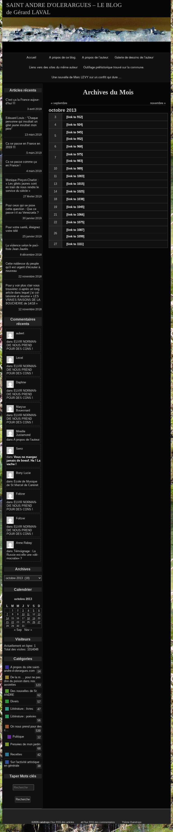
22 (55, 222)
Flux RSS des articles (62, 822)
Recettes (16, 754)
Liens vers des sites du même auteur (53, 67)
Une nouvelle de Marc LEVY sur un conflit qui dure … (86, 77)
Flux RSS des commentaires (99, 822)
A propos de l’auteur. (95, 57)
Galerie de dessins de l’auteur (134, 57)
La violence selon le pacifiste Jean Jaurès (22, 247)
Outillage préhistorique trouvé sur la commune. (113, 67)
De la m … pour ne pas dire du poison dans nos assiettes (22, 681)
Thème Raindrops (131, 822)
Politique (18, 736)
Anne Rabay (24, 542)
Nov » (28, 629)
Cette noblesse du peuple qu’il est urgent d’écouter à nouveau (23, 267)
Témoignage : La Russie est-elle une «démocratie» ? (22, 554)
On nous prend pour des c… (23, 728)
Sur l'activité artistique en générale (21, 763)
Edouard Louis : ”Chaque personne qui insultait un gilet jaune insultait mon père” (22, 123)
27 (55, 244)
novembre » (158, 103)
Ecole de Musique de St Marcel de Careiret (22, 483)
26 (55, 233)
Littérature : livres (21, 708)
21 (55, 214)
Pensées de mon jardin (25, 744)
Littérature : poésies (23, 716)
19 (55, 207)
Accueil (31, 57)
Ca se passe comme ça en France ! (21, 163)
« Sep (18, 629)
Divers (14, 701)
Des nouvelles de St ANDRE (20, 692)
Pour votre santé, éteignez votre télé (23, 228)
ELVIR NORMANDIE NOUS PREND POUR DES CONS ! (22, 345)
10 (55, 168)
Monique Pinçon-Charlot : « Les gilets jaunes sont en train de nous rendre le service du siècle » (22, 185)
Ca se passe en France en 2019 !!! (23, 145)
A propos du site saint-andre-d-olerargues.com (22, 668)
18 (55, 199)
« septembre (59, 103)
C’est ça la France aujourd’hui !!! (22, 101)
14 (55, 191)
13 (55, 183)
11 (55, 176)
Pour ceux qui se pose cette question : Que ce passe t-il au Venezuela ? (22, 209)
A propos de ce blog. (62, 57)
